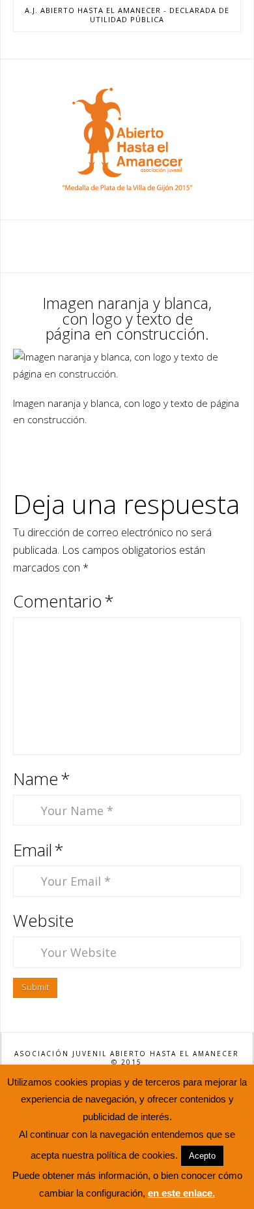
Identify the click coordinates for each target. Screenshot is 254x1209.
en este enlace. (181, 1193)
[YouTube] (127, 45)
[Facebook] (96, 45)
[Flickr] (158, 45)
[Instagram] (142, 45)
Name (41, 778)
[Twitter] (111, 45)
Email (38, 850)
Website (43, 920)
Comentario (63, 601)
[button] (127, 245)
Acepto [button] (202, 1156)
